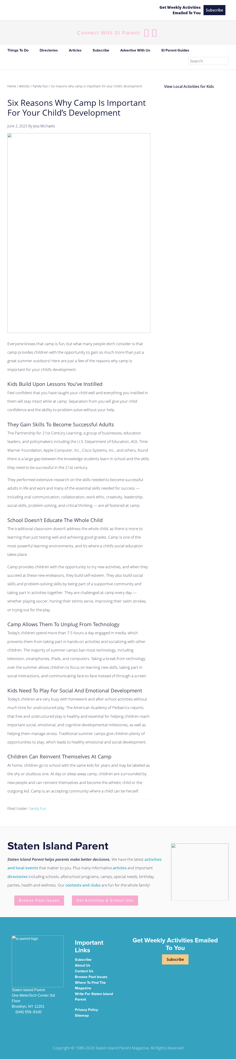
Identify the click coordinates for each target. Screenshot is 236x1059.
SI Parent (46, 10)
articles (120, 867)
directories (17, 876)
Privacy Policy (86, 1009)
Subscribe (214, 10)
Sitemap (82, 1015)
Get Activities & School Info (105, 900)
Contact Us (84, 971)
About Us (82, 965)
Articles (24, 86)
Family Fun (37, 808)
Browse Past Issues (39, 900)
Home (11, 86)
